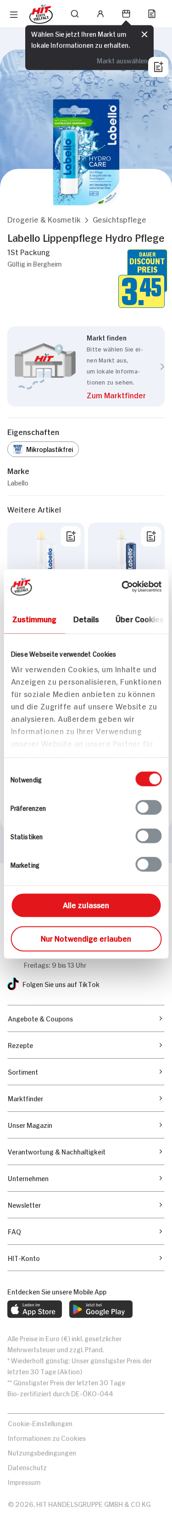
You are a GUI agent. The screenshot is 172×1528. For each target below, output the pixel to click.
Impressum (24, 1481)
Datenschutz (27, 1466)
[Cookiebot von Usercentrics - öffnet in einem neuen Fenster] (122, 587)
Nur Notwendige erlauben (86, 938)
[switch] (148, 807)
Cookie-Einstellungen (40, 1422)
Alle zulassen (86, 904)
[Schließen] (144, 34)
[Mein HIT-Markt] (126, 14)
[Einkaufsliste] (152, 14)
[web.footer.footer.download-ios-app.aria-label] (34, 1309)
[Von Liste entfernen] (71, 536)
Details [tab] (86, 618)
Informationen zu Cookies (47, 1437)
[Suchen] (75, 14)
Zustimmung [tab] (34, 618)
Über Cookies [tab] (140, 618)
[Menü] (13, 14)
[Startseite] (41, 14)
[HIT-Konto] (100, 14)
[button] (44, 219)
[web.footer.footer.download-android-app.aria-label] (101, 1309)
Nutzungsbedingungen (42, 1452)
